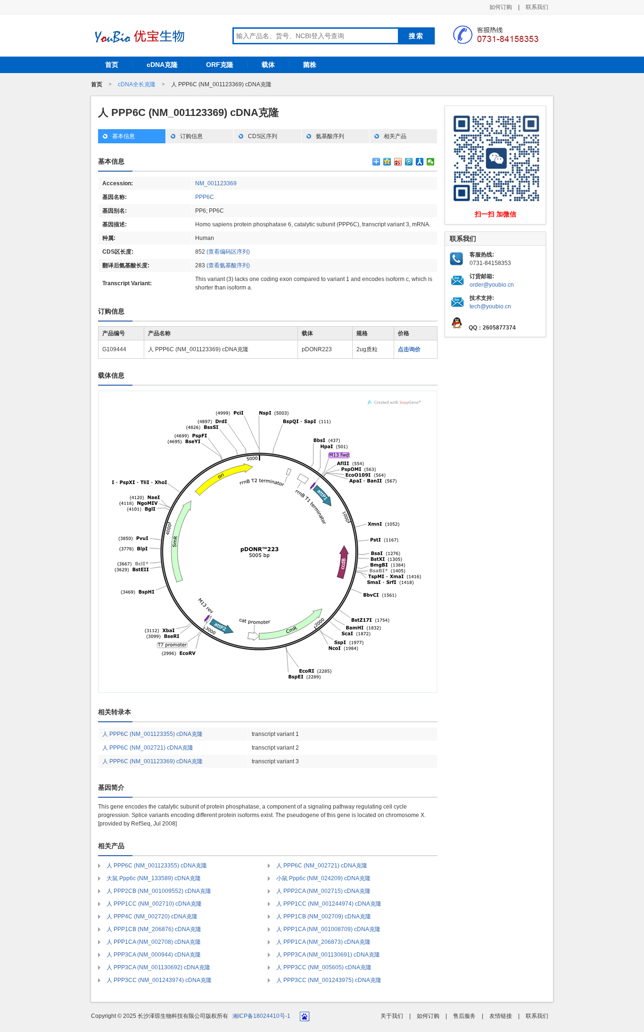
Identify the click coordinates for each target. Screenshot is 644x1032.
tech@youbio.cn (490, 306)
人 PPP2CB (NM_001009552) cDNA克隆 (159, 891)
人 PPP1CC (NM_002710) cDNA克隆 (154, 903)
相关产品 (395, 136)
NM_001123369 (216, 183)
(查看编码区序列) (228, 251)
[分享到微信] (431, 161)
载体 (268, 64)
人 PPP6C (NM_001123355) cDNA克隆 (152, 734)
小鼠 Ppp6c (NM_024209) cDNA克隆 (323, 878)
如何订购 (500, 7)
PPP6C (204, 197)
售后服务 (464, 1016)
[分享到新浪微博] (398, 161)
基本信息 (123, 136)
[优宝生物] (138, 36)
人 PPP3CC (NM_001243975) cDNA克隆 (328, 980)
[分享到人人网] (420, 161)
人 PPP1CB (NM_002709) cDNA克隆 (323, 916)
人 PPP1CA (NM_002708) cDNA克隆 (154, 942)
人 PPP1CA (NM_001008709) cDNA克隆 (328, 929)
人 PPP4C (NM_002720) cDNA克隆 (152, 916)
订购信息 (191, 136)
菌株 (309, 64)
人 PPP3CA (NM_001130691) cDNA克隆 (328, 954)
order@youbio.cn (492, 284)
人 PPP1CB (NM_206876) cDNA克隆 (154, 929)
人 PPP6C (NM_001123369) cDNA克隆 (152, 761)
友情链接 (500, 1016)
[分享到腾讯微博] (409, 161)
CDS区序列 (262, 136)
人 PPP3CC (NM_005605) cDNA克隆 (324, 967)
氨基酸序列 (330, 136)
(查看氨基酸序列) (228, 265)
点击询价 (409, 349)
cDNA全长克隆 (137, 84)
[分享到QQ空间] (387, 161)
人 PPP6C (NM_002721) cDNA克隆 (147, 747)
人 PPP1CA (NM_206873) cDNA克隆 (323, 942)
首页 (111, 64)
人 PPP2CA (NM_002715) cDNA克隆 (323, 891)
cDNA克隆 (162, 64)
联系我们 (537, 7)
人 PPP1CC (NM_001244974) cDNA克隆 (328, 903)
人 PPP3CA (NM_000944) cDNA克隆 (154, 954)
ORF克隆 (219, 64)
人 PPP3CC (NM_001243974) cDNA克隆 (159, 980)
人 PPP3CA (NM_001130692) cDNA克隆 (158, 967)
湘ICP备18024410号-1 (261, 1016)
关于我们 (391, 1016)
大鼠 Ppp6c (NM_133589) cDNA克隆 (154, 878)
